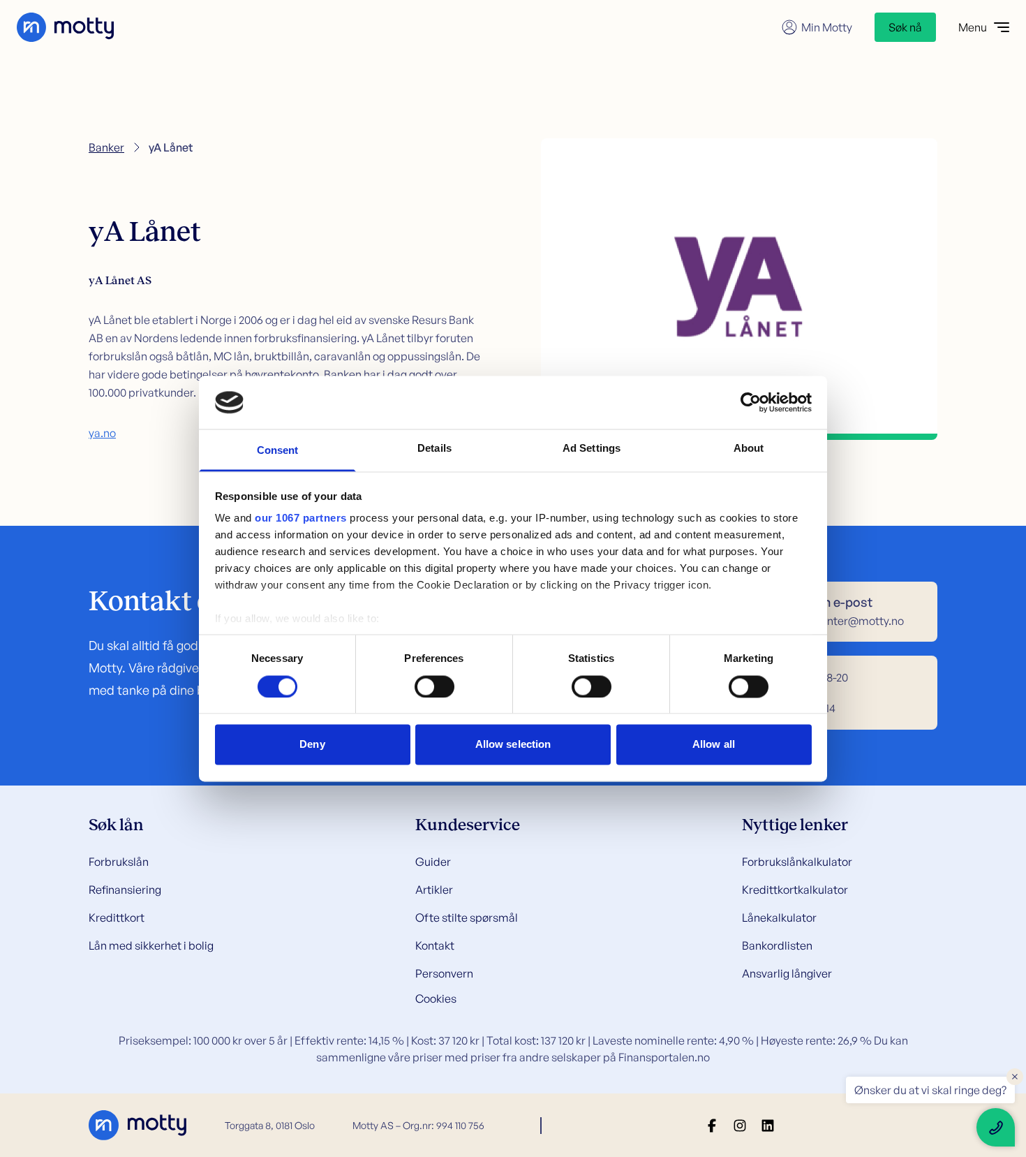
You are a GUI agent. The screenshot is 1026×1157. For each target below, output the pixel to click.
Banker (106, 147)
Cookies (435, 998)
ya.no (102, 433)
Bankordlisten (777, 945)
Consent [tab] (278, 451)
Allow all (713, 745)
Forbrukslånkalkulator (797, 862)
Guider (433, 862)
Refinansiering (125, 890)
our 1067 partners (301, 518)
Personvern (444, 973)
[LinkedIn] (767, 1125)
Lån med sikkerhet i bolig (151, 945)
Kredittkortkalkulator (795, 890)
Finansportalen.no (664, 1057)
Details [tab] (434, 449)
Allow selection (513, 745)
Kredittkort (116, 917)
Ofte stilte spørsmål (466, 917)
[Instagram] (739, 1125)
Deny (312, 745)
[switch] (434, 686)
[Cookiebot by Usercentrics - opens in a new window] (751, 402)
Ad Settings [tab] (591, 449)
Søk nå (905, 27)
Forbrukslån (119, 862)
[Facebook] (712, 1125)
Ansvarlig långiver (787, 973)
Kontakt (434, 945)
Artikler (434, 890)
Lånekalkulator (779, 917)
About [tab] (749, 449)
